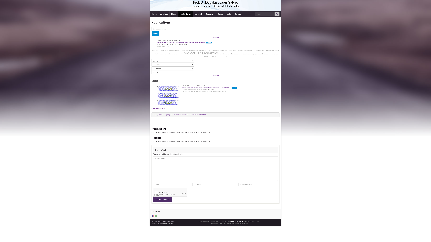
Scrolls (261, 54)
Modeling (180, 54)
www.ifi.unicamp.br (237, 221)
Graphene (247, 50)
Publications (184, 14)
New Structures (245, 54)
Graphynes (253, 50)
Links (229, 14)
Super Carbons (274, 54)
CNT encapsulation (192, 50)
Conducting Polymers (205, 50)
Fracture (234, 50)
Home (154, 14)
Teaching (209, 14)
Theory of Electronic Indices (215, 57)
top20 (225, 57)
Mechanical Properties (159, 54)
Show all (215, 37)
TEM (205, 57)
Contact (238, 14)
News (173, 14)
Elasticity (217, 50)
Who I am (164, 14)
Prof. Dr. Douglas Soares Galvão (215, 2)
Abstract (159, 46)
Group (220, 14)
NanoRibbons (223, 54)
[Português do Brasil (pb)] (156, 216)
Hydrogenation (261, 50)
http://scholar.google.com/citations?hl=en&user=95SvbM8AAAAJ (179, 115)
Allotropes (155, 50)
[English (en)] (153, 216)
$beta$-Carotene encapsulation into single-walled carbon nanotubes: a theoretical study (181, 42)
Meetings (156, 137)
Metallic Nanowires (171, 54)
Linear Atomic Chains (272, 50)
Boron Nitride (163, 50)
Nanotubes (230, 54)
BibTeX (167, 46)
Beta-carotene (202, 91)
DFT (213, 50)
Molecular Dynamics (201, 53)
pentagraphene (254, 54)
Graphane (241, 50)
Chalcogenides (182, 50)
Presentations (159, 128)
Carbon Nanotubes (172, 50)
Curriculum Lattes (158, 108)
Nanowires (237, 54)
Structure (266, 54)
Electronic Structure (226, 50)
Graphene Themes (167, 223)
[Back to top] (426, 237)
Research (198, 14)
